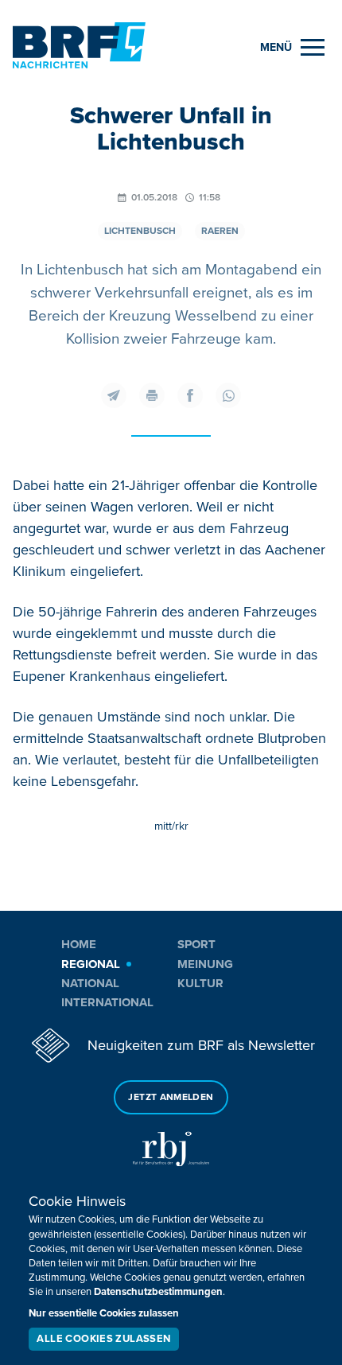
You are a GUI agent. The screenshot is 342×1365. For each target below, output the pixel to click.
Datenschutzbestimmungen (158, 1291)
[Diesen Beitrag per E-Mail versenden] (113, 395)
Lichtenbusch (140, 231)
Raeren (220, 231)
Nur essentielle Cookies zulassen (104, 1313)
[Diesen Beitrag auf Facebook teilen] (190, 395)
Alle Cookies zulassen (103, 1338)
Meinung (205, 964)
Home (78, 944)
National (90, 983)
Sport (196, 944)
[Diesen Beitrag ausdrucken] (152, 395)
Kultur (200, 983)
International (107, 1002)
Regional (90, 964)
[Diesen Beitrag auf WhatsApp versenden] (228, 395)
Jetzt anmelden (170, 1097)
